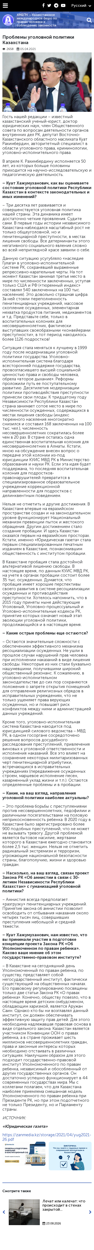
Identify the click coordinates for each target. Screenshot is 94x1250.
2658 (10, 49)
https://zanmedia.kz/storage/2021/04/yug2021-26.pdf (46, 1137)
